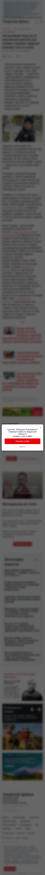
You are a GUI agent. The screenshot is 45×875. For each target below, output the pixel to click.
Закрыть (22, 446)
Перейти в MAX (22, 441)
